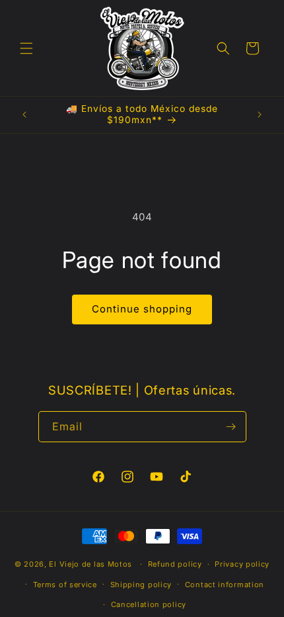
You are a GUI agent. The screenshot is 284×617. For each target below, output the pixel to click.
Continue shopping (142, 309)
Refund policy (175, 564)
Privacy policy (242, 564)
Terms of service (65, 584)
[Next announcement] (259, 114)
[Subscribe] (231, 426)
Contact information (224, 584)
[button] (26, 48)
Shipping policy (141, 584)
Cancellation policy (148, 604)
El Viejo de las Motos (90, 564)
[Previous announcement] (24, 114)
